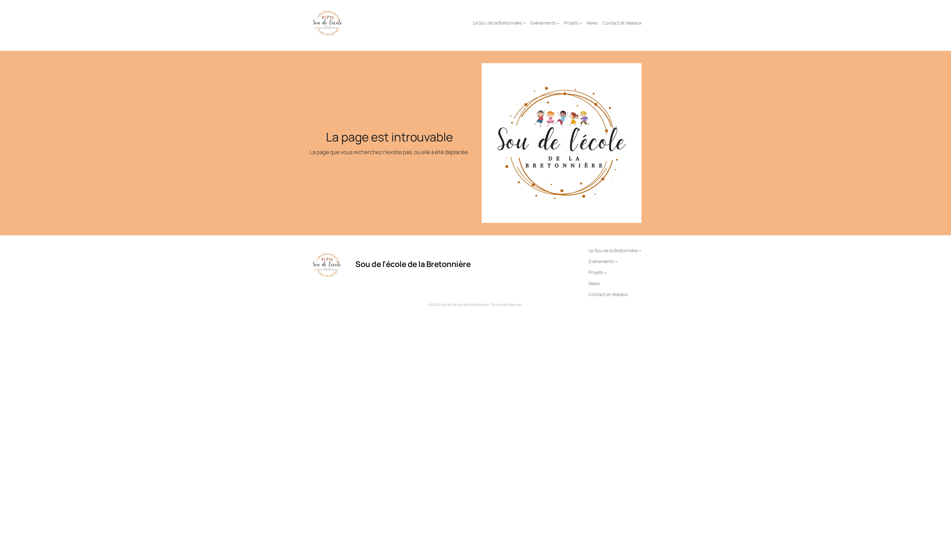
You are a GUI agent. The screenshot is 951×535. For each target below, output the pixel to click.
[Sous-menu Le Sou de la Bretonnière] (524, 23)
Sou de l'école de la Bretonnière (413, 264)
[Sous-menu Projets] (580, 23)
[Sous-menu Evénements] (557, 23)
